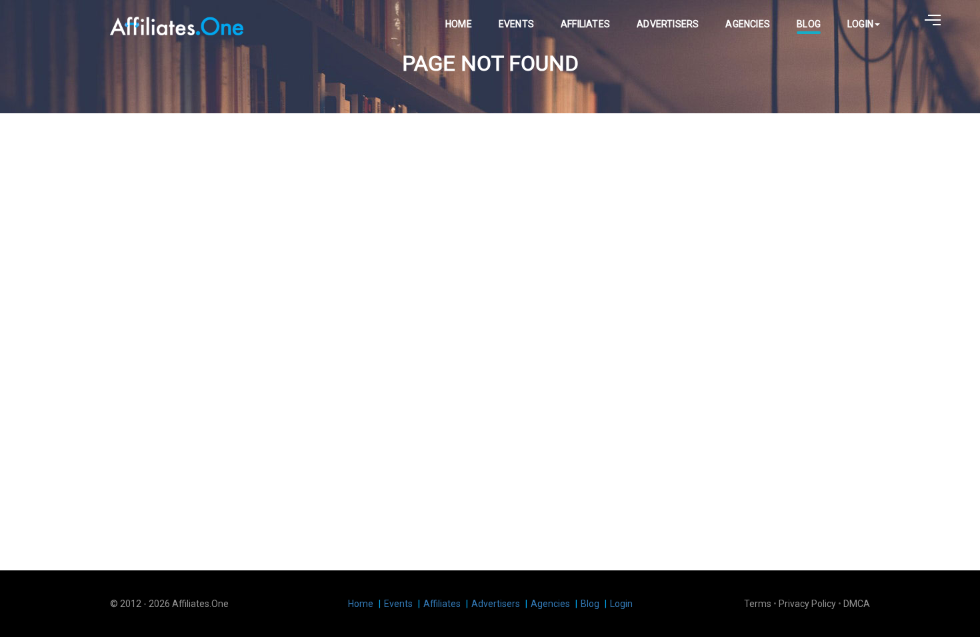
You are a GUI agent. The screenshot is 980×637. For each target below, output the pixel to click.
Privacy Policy (807, 603)
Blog (809, 24)
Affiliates (585, 24)
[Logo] (176, 24)
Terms (757, 603)
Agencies (747, 24)
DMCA (856, 603)
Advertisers (668, 24)
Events (516, 24)
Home (458, 24)
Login (860, 24)
